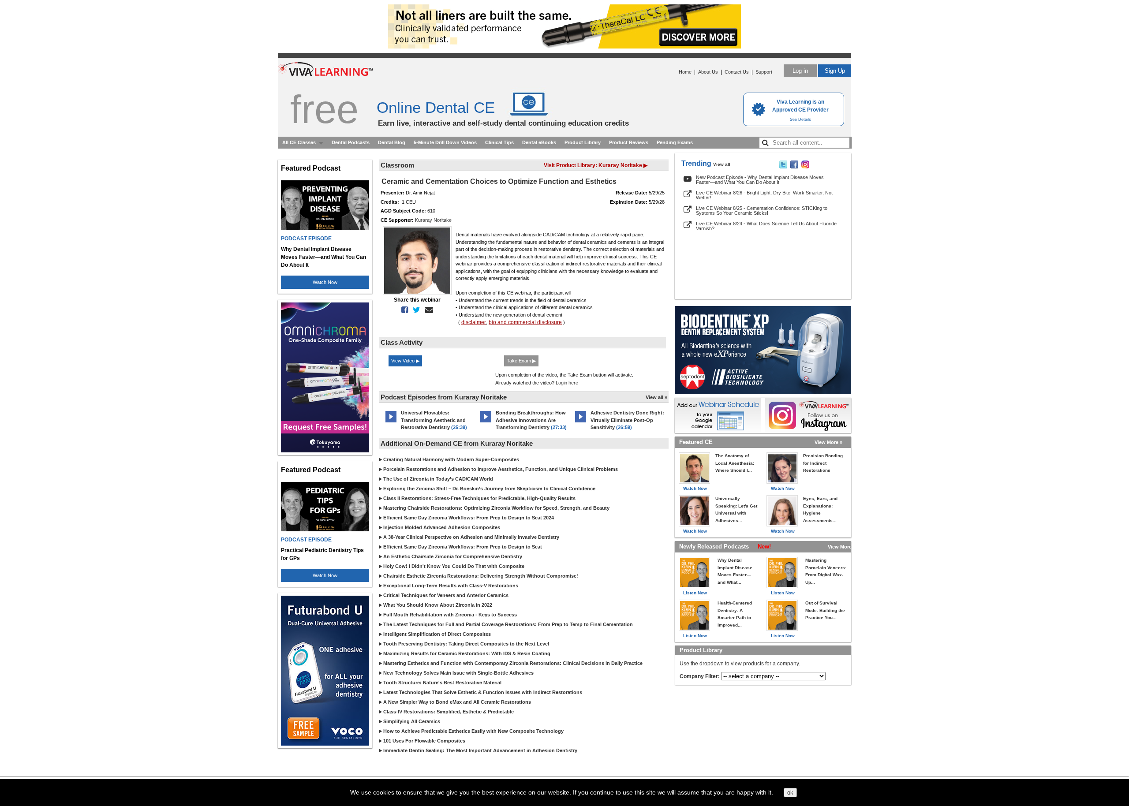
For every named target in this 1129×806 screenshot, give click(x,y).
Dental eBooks (539, 142)
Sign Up (835, 70)
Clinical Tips (499, 142)
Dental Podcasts (351, 142)
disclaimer (473, 322)
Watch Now (325, 282)
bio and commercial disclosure (525, 322)
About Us (708, 72)
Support (763, 72)
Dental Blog (391, 142)
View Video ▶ (405, 360)
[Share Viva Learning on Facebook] (794, 166)
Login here (567, 382)
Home (685, 72)
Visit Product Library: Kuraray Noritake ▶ (595, 165)
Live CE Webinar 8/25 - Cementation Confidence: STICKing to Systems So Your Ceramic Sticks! (761, 210)
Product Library (582, 142)
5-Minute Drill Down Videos (445, 142)
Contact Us (737, 72)
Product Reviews (628, 142)
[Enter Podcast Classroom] (391, 422)
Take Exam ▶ (521, 360)
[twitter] (414, 310)
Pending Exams (675, 142)
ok (790, 792)
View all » (656, 397)
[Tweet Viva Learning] (783, 166)
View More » (828, 442)
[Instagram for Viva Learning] (808, 415)
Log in (800, 70)
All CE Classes (299, 142)
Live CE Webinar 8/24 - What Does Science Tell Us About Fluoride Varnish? (766, 226)
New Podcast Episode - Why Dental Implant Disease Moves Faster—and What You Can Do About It (760, 180)
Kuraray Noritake (433, 220)
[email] (427, 310)
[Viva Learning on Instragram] (805, 166)
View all (721, 164)
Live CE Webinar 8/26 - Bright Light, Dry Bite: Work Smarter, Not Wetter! (764, 195)
